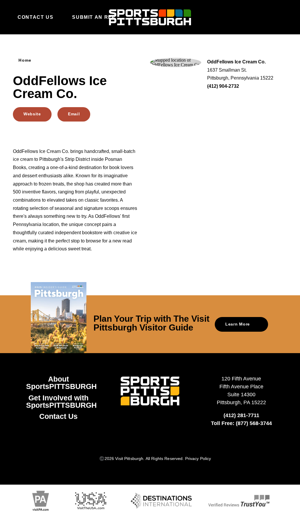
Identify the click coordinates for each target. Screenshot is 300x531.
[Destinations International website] (161, 501)
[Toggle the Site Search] (268, 17)
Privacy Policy (198, 458)
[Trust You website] (239, 500)
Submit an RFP (93, 17)
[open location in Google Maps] (175, 62)
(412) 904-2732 (223, 86)
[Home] (150, 17)
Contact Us (35, 17)
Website (32, 114)
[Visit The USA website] (90, 501)
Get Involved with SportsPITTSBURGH (61, 401)
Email (74, 114)
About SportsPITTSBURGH (61, 382)
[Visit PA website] (40, 501)
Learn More (237, 324)
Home (25, 60)
